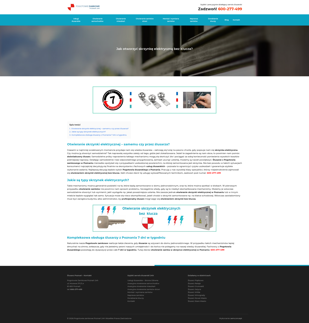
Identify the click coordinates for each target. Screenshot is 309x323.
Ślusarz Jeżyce (194, 289)
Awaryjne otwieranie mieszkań (141, 286)
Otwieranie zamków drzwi (145, 20)
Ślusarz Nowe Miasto (197, 298)
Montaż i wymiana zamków (171, 20)
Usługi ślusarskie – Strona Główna (142, 280)
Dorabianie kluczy (213, 20)
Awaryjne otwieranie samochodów (143, 283)
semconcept (236, 318)
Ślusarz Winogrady (196, 295)
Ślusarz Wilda (194, 292)
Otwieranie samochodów (97, 20)
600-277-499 (230, 9)
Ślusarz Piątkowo (196, 280)
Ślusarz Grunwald (196, 286)
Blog (227, 20)
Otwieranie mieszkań (121, 20)
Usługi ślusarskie (76, 20)
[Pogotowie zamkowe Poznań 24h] (84, 7)
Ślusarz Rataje (194, 283)
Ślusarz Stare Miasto (197, 301)
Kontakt (236, 20)
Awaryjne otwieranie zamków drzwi (143, 289)
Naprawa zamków (194, 20)
